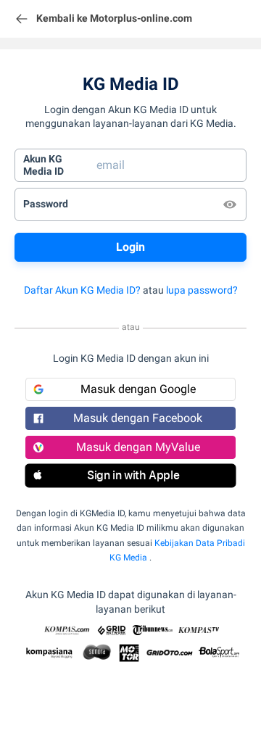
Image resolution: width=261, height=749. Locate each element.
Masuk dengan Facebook (137, 418)
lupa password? (202, 290)
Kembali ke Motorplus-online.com (114, 18)
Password (45, 204)
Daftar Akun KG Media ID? (82, 290)
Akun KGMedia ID (43, 165)
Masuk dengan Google (138, 389)
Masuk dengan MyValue (138, 447)
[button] (130, 475)
